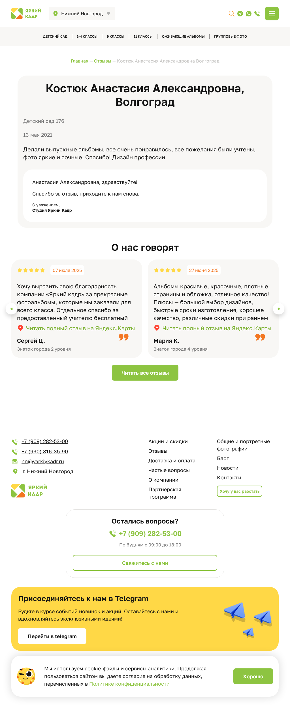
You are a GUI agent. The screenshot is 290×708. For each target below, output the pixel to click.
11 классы (143, 36)
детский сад (55, 36)
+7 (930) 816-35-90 (45, 451)
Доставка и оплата (171, 460)
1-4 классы (87, 36)
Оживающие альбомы (183, 36)
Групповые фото (230, 36)
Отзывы (157, 451)
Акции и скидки (168, 441)
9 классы (115, 36)
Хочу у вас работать (239, 491)
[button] (11, 309)
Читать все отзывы (145, 373)
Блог (223, 458)
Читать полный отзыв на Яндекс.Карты (80, 328)
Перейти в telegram (52, 636)
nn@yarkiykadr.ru (43, 461)
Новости (227, 468)
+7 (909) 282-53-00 (45, 441)
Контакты (229, 477)
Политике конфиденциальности (129, 684)
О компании (163, 480)
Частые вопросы (169, 470)
